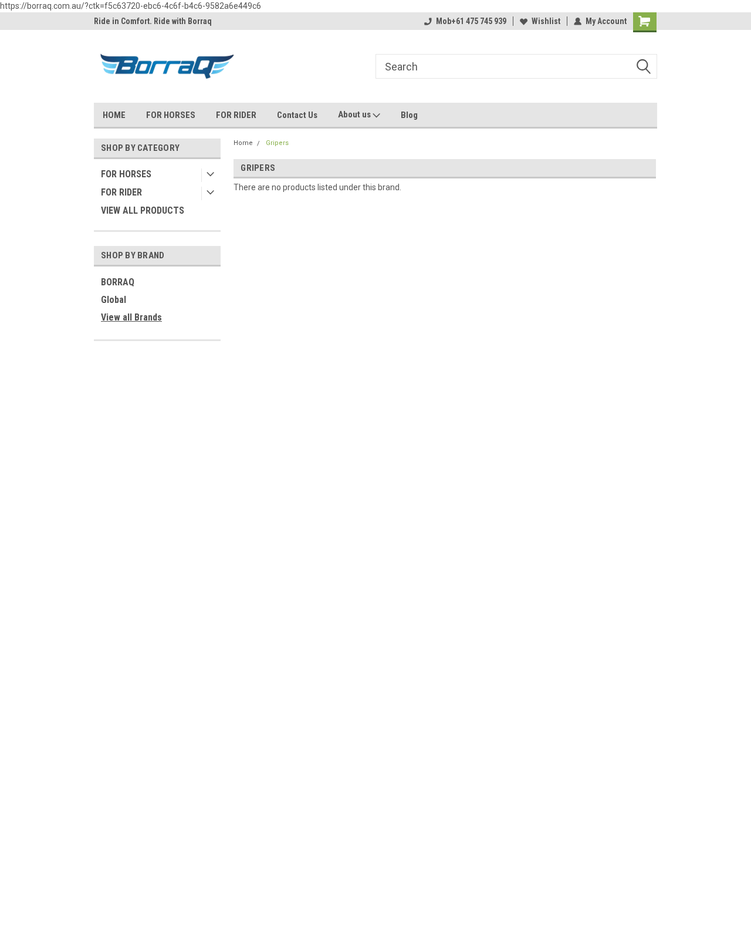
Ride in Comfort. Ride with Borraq (153, 21)
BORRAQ (117, 282)
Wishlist (546, 21)
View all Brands (131, 317)
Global (113, 299)
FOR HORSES (170, 115)
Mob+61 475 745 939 (471, 21)
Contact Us (297, 115)
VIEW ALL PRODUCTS (142, 210)
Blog (409, 115)
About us (355, 114)
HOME (114, 115)
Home (243, 143)
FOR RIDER (236, 115)
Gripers (277, 143)
